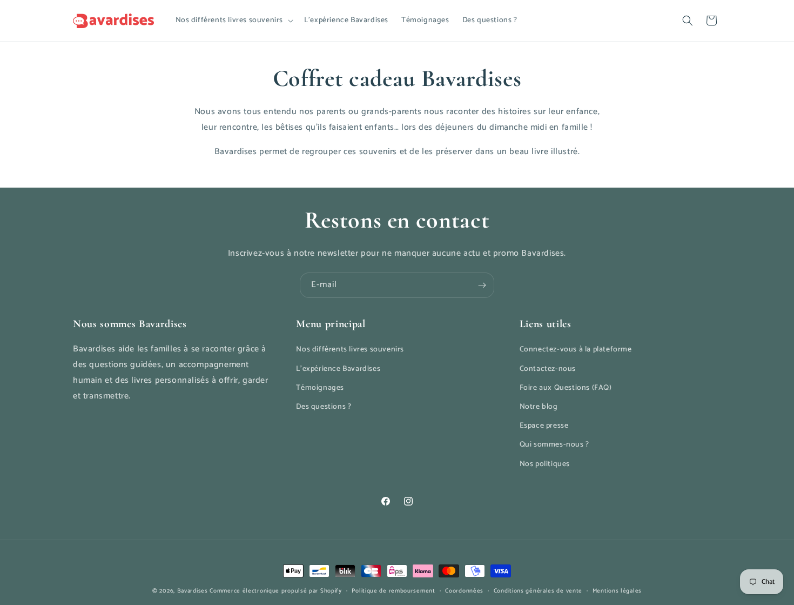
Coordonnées (464, 591)
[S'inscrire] (482, 285)
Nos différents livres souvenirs (350, 349)
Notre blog (539, 407)
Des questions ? (323, 407)
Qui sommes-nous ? (554, 444)
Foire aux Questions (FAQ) (566, 388)
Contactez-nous (548, 369)
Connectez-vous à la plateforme (576, 349)
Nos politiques (545, 464)
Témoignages (320, 388)
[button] (233, 20)
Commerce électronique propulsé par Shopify (275, 591)
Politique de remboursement (393, 591)
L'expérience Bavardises (338, 369)
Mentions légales (617, 591)
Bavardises (192, 591)
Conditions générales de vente (538, 591)
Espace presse (544, 426)
